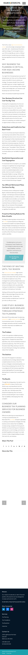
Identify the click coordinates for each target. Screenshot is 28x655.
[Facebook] (7, 609)
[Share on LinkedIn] (14, 446)
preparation (5, 319)
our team (12, 419)
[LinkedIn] (3, 609)
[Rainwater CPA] (11, 3)
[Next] (24, 503)
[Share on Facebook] (3, 446)
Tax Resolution (5, 623)
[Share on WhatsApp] (8, 446)
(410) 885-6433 (6, 641)
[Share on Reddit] (22, 446)
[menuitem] (4, 653)
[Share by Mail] (24, 446)
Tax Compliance (6, 620)
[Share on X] (6, 446)
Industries (4, 626)
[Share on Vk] (19, 446)
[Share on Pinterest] (11, 446)
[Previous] (4, 503)
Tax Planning (5, 617)
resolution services (15, 319)
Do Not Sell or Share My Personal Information (13, 602)
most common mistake (10, 272)
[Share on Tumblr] (16, 446)
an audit (5, 221)
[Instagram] (11, 609)
